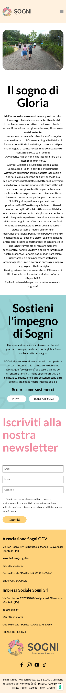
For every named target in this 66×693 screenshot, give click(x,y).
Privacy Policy (19, 687)
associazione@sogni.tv (16, 558)
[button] (61, 11)
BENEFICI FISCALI (44, 398)
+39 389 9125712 (13, 565)
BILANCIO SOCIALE (15, 580)
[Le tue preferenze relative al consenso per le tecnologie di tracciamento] (60, 687)
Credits (51, 687)
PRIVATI (16, 398)
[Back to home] (17, 11)
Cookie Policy (37, 687)
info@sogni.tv (10, 609)
